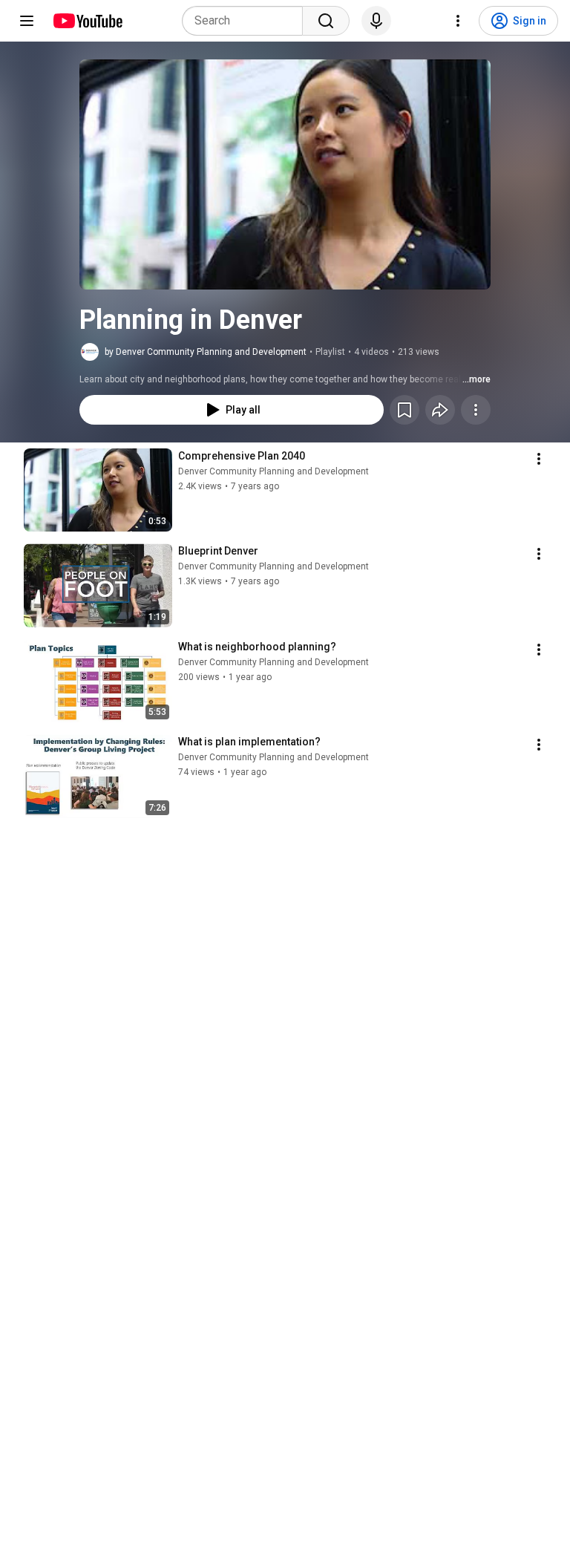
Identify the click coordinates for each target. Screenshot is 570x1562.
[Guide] (27, 21)
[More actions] (476, 410)
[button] (285, 174)
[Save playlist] (404, 410)
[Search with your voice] (376, 21)
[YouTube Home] (87, 21)
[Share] (440, 410)
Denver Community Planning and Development (273, 471)
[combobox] (246, 21)
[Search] (326, 21)
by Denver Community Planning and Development (206, 352)
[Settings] (458, 21)
